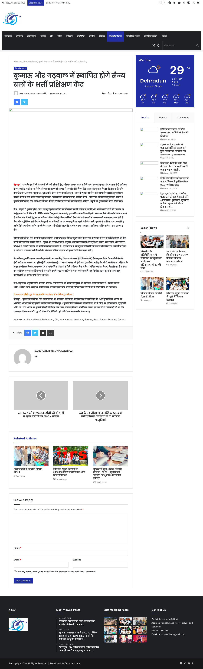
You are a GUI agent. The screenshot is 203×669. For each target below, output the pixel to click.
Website (77, 559)
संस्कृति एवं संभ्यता (133, 36)
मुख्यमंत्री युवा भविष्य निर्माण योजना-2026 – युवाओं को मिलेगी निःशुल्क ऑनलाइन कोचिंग (107, 474)
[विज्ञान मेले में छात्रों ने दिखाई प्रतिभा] (31, 456)
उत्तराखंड (8, 36)
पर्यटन (60, 36)
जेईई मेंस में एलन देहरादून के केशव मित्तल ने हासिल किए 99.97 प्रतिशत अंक (174, 182)
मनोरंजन (69, 36)
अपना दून (19, 36)
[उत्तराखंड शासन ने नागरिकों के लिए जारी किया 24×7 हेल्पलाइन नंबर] (110, 621)
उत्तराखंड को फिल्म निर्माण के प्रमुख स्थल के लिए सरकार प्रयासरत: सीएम (74, 2)
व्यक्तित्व (102, 36)
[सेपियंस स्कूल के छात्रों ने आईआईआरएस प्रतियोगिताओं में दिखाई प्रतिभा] (70, 456)
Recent (163, 117)
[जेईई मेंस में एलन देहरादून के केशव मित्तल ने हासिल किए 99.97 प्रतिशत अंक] (149, 183)
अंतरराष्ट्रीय (31, 36)
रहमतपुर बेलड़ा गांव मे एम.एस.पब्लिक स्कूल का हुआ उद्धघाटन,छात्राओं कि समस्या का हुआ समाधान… (173, 149)
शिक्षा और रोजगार (115, 36)
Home (19, 61)
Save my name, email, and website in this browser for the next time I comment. (56, 571)
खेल (51, 36)
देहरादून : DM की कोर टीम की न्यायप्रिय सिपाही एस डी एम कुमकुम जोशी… (174, 166)
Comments (183, 117)
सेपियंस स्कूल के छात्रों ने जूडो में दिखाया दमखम (177, 297)
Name (17, 548)
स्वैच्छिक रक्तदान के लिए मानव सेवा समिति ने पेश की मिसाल (174, 133)
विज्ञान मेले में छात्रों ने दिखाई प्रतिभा (28, 471)
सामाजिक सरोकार (150, 36)
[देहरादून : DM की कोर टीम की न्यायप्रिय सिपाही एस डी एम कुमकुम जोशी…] (149, 167)
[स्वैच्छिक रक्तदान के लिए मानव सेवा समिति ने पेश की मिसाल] (149, 134)
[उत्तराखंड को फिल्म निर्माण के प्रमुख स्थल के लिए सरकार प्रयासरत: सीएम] (177, 241)
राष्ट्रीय (92, 36)
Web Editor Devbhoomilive (31, 93)
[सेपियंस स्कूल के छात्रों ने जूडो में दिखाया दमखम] (177, 283)
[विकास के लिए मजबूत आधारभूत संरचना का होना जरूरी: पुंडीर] (110, 639)
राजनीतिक (81, 36)
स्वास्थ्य (164, 36)
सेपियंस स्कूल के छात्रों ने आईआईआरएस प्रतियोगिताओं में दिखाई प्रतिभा (69, 472)
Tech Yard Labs (72, 663)
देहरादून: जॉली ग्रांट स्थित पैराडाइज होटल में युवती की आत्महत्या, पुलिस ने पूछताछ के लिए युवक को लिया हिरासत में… (174, 200)
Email (17, 559)
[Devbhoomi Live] (11, 18)
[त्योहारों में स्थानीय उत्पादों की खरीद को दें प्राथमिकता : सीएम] (140, 630)
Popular (145, 117)
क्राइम (43, 36)
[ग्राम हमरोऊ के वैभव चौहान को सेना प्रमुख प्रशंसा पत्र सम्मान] (125, 639)
